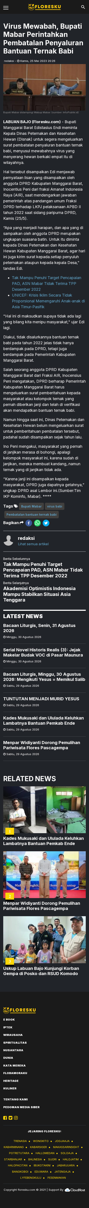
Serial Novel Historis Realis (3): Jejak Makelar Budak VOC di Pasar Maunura (43, 652)
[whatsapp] (37, 522)
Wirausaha (13, 1035)
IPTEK (7, 1027)
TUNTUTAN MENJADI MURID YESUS (41, 698)
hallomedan (45, 1153)
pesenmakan (57, 1177)
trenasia (20, 1141)
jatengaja (62, 1171)
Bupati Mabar (31, 506)
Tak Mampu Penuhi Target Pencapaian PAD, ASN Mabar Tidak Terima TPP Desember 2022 (46, 283)
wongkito (41, 1141)
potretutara (19, 1153)
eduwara (41, 1171)
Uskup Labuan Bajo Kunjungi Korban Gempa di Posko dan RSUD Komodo (41, 971)
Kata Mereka (14, 1065)
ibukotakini (42, 1165)
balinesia (35, 1159)
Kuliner (9, 1088)
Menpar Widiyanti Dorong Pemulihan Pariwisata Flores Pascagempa (41, 745)
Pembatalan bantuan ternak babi (31, 514)
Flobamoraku (15, 1073)
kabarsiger (38, 1147)
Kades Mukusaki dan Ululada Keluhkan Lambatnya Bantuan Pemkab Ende (43, 720)
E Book (9, 1019)
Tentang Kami (15, 1099)
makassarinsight (66, 1147)
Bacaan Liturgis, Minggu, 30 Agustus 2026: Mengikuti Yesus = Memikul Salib (44, 677)
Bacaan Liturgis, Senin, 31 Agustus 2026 (39, 628)
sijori (52, 1159)
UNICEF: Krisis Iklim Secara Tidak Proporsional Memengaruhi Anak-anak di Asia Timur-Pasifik (48, 301)
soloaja (67, 1153)
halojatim (71, 1159)
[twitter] (46, 522)
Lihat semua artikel (33, 544)
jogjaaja (62, 1141)
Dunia (8, 1057)
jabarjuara (66, 1165)
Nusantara (13, 1050)
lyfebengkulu (30, 1177)
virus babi (54, 506)
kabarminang (14, 1147)
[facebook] (28, 522)
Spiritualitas (15, 1042)
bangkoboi (20, 1171)
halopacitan (17, 1165)
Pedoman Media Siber (21, 1107)
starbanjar (13, 1159)
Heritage (11, 1080)
